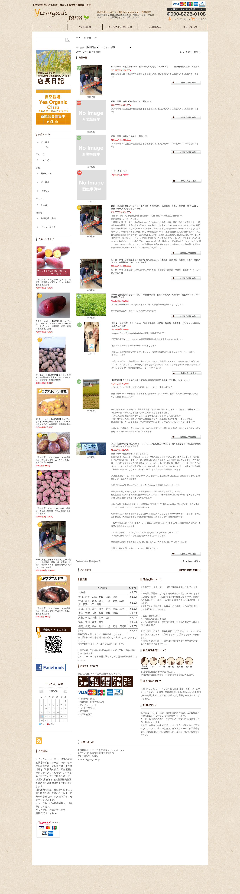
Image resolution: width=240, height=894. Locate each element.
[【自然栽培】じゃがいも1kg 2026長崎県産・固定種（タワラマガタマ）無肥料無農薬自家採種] (53, 604)
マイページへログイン (181, 19)
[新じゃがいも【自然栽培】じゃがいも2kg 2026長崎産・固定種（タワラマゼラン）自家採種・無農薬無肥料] (53, 370)
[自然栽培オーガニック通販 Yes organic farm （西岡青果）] (62, 21)
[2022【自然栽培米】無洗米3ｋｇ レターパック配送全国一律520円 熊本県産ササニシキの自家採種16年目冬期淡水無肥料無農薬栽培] (91, 454)
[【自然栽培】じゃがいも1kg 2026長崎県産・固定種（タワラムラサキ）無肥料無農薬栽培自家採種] (53, 453)
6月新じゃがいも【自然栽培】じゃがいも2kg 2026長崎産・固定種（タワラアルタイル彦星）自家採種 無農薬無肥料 (53, 421)
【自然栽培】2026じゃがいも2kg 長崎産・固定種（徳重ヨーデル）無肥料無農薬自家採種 (53, 511)
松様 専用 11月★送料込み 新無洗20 (129, 136)
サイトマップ (190, 27)
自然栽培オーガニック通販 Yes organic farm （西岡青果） (124, 12)
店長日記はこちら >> (46, 813)
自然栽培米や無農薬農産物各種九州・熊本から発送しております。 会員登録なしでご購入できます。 (125, 16)
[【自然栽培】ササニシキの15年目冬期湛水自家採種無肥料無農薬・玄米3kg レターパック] (91, 407)
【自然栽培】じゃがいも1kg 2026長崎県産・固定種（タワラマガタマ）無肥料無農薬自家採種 (53, 610)
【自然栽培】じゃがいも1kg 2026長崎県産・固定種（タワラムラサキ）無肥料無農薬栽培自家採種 (53, 459)
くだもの (45, 160)
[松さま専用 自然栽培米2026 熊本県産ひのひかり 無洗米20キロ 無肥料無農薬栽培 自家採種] (91, 93)
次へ (190, 52)
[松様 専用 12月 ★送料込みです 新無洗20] (91, 128)
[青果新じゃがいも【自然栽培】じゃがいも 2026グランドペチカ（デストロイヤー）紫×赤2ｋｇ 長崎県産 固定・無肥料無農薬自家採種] (53, 317)
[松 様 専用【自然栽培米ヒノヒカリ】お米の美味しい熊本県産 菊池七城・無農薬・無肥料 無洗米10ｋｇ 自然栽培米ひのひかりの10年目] (91, 287)
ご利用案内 (85, 27)
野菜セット (46, 173)
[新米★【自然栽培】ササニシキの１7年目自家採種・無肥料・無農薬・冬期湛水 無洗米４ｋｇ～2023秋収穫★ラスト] (91, 314)
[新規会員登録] (53, 124)
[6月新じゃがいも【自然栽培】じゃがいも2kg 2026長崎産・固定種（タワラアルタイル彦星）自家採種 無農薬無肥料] (53, 415)
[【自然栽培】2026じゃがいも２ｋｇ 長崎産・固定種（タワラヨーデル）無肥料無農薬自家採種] (53, 275)
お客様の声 (155, 27)
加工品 (44, 204)
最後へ (197, 52)
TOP (49, 27)
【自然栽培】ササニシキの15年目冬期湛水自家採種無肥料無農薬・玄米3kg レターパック (150, 380)
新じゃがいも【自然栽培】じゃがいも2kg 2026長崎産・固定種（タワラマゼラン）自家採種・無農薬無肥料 (53, 377)
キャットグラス (48, 227)
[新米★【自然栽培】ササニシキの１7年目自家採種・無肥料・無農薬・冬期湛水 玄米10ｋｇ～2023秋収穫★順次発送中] (91, 350)
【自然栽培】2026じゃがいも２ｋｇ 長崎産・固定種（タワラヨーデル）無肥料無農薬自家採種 (53, 282)
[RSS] (39, 742)
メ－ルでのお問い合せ (120, 27)
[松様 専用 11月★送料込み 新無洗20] (91, 163)
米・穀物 (87, 38)
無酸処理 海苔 (48, 218)
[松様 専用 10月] (91, 198)
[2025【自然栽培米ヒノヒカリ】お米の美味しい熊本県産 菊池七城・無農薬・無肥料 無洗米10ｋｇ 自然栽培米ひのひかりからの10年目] (91, 233)
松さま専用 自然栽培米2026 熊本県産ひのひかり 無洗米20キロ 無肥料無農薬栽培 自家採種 (155, 66)
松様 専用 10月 (119, 171)
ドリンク (45, 191)
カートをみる (201, 19)
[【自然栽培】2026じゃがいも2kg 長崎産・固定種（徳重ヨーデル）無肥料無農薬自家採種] (53, 504)
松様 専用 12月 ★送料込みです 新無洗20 (131, 101)
